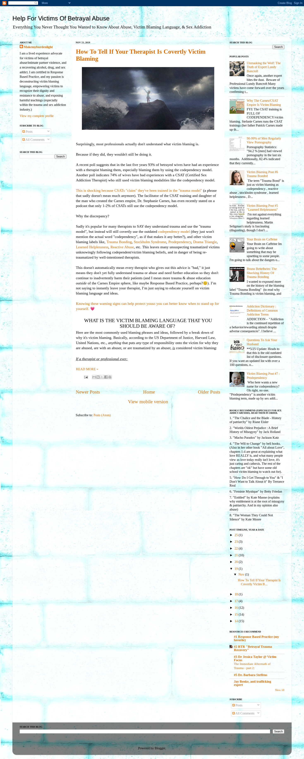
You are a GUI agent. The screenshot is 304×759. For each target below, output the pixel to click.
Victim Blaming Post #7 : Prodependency (263, 376)
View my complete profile (37, 116)
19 (237, 569)
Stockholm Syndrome (150, 242)
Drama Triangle (205, 242)
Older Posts (209, 392)
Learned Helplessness (92, 247)
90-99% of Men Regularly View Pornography (264, 140)
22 (237, 548)
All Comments (34, 140)
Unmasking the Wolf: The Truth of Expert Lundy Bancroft (264, 67)
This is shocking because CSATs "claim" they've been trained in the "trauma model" (139, 190)
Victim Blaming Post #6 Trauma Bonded (262, 174)
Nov (241, 574)
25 (237, 535)
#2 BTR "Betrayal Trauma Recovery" (253, 648)
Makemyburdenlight (38, 47)
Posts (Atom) (102, 415)
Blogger (160, 748)
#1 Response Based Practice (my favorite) (256, 638)
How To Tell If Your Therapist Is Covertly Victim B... (259, 582)
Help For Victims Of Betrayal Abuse (61, 18)
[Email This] (94, 377)
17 (237, 601)
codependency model (174, 231)
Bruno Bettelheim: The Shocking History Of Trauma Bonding (262, 273)
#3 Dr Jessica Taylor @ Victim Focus (255, 658)
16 (237, 608)
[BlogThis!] (98, 377)
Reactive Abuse (122, 247)
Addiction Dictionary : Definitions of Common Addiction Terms (262, 310)
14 (237, 621)
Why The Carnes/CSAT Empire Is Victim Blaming (264, 102)
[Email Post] (86, 377)
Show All (279, 690)
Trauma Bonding (119, 242)
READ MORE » (87, 369)
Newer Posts (88, 392)
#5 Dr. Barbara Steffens (250, 675)
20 (237, 562)
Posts (28, 132)
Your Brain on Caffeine (262, 239)
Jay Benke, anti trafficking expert (252, 683)
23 (237, 542)
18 (237, 594)
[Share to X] (102, 377)
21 (237, 555)
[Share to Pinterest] (110, 377)
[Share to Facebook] (106, 377)
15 (237, 614)
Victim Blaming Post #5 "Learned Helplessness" (262, 208)
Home (149, 392)
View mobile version (148, 401)
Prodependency (179, 242)
